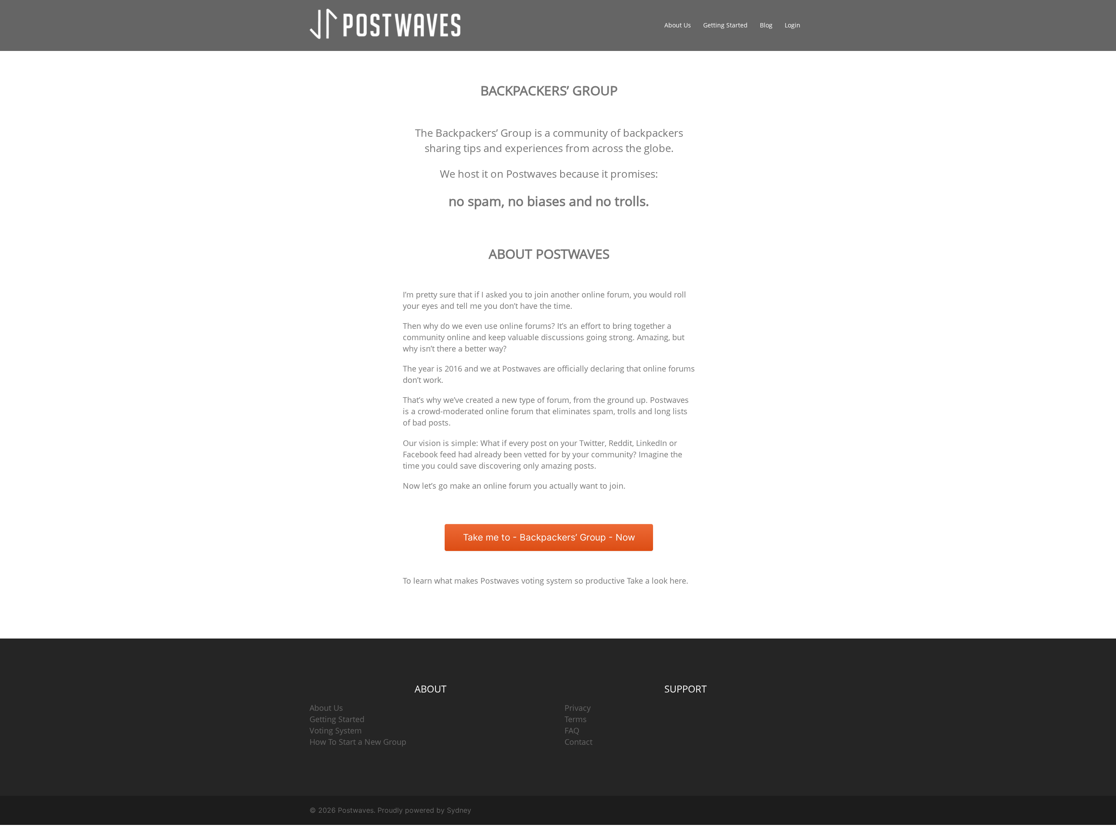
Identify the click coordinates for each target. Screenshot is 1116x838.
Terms (576, 719)
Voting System (336, 730)
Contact (578, 742)
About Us (677, 25)
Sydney (459, 810)
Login (792, 25)
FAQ (572, 730)
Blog (766, 25)
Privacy (578, 708)
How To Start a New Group (358, 742)
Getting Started (725, 25)
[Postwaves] (388, 24)
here (678, 580)
